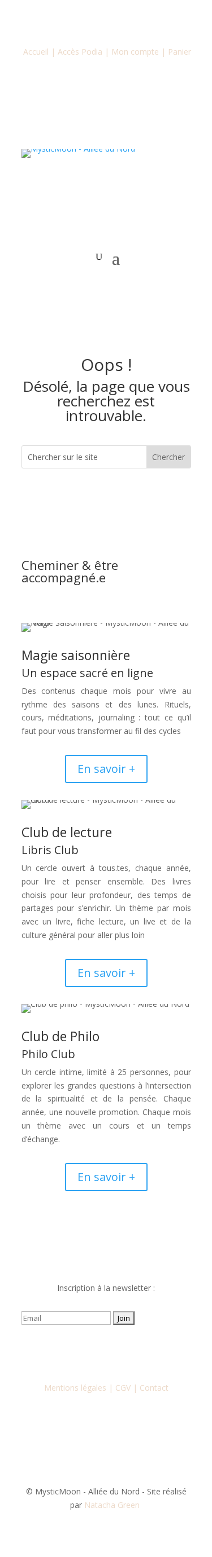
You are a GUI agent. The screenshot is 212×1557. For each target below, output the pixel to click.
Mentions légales (75, 1387)
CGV (123, 1387)
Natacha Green (113, 1505)
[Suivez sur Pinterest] (151, 1351)
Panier (179, 51)
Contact (154, 1387)
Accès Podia (80, 51)
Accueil (36, 51)
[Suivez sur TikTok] (129, 1351)
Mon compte (135, 51)
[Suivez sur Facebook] (61, 1351)
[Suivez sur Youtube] (106, 1351)
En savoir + (106, 768)
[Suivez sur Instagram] (84, 1351)
